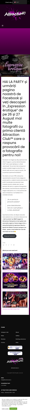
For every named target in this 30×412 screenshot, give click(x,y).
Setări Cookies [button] (5, 408)
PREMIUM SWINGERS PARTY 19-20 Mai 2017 (12, 270)
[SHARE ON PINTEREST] (11, 245)
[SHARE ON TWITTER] (4, 245)
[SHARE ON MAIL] (14, 245)
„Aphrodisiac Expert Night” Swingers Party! (11, 309)
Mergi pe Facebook (9, 236)
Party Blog (25, 73)
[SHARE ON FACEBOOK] (6, 245)
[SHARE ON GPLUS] (9, 245)
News (21, 73)
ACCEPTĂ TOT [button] (13, 408)
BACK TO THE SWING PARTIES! (9, 289)
